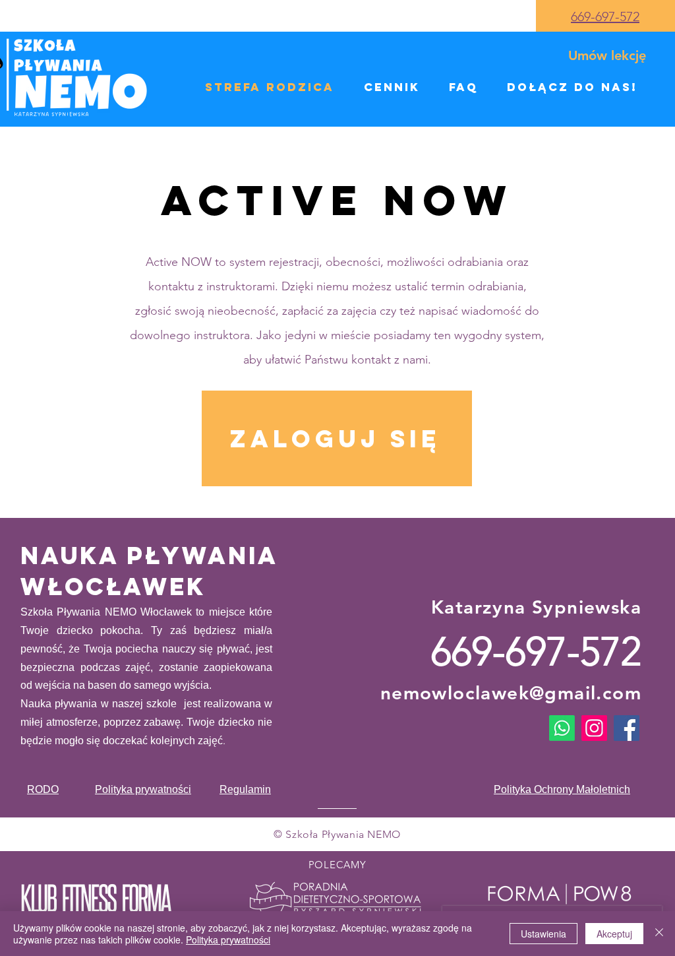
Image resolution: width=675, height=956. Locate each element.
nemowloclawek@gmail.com (510, 693)
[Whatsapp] (562, 728)
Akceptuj (614, 933)
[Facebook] (626, 728)
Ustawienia (543, 933)
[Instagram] (594, 728)
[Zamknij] (659, 933)
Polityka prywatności (228, 939)
